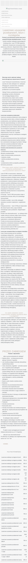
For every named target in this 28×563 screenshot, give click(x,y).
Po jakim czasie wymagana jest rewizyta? (14, 430)
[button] (14, 356)
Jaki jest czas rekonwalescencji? (11, 434)
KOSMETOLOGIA (4, 22)
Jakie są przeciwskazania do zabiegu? (13, 356)
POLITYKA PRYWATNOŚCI (14, 452)
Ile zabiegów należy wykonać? (11, 418)
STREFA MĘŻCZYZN (5, 26)
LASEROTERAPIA (4, 20)
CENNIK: (5, 444)
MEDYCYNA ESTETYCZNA (6, 24)
